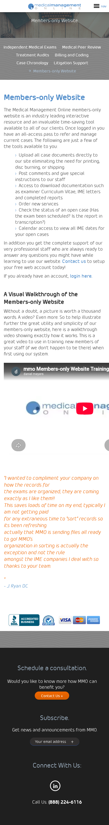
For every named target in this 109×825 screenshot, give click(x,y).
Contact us (74, 261)
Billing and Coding (71, 54)
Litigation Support (71, 62)
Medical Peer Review (81, 47)
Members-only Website (54, 70)
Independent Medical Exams (30, 47)
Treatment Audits (32, 54)
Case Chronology (32, 62)
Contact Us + (52, 695)
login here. (81, 276)
